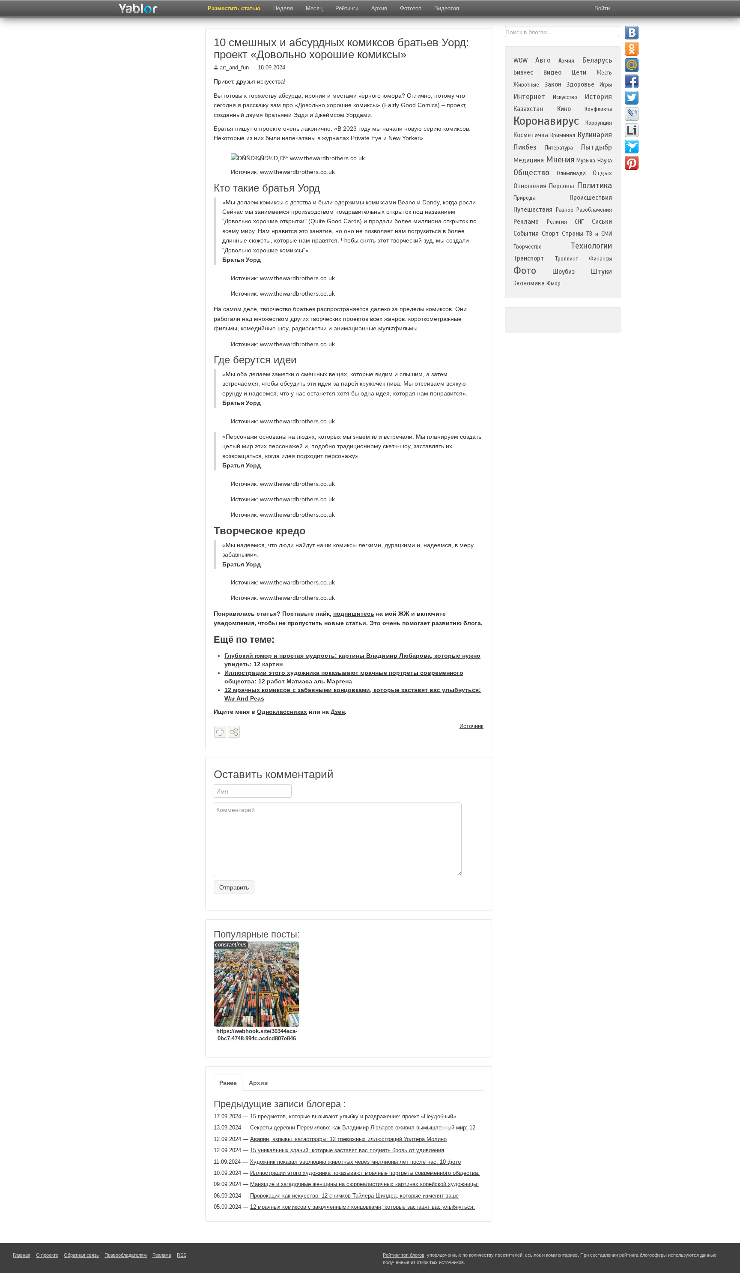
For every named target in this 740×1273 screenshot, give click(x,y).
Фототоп (410, 8)
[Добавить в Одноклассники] (632, 49)
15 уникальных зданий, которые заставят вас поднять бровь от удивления (347, 1150)
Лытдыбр (596, 147)
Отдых (602, 173)
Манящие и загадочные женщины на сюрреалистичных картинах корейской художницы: (364, 1184)
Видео (552, 72)
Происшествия (591, 197)
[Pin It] (632, 163)
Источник (471, 726)
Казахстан (528, 109)
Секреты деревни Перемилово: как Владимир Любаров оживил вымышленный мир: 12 (362, 1127)
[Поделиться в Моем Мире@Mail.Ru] (632, 65)
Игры (606, 84)
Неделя (283, 8)
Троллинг (566, 258)
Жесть (604, 72)
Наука (604, 160)
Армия (566, 60)
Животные (526, 84)
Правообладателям (125, 1255)
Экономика (529, 283)
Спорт (550, 233)
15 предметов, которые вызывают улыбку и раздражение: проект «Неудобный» (353, 1116)
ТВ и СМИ (599, 234)
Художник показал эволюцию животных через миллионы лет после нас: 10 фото (355, 1162)
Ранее (228, 1082)
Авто (543, 60)
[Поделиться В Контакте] (632, 32)
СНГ (579, 222)
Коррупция (598, 123)
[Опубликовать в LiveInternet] (632, 130)
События (526, 233)
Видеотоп (446, 8)
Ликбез (525, 147)
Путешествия (532, 209)
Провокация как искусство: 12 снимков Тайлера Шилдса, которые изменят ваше (354, 1195)
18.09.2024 (271, 67)
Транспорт (528, 258)
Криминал (562, 135)
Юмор (553, 283)
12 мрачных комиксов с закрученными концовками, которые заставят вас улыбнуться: (362, 1207)
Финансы (600, 258)
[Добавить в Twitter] (632, 98)
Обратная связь (81, 1255)
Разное (564, 210)
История (598, 96)
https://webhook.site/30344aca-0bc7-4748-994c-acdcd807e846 (256, 991)
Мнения (560, 160)
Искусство (565, 97)
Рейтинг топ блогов (403, 1255)
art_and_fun (233, 67)
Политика (594, 185)
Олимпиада (571, 173)
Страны (573, 233)
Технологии (591, 246)
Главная (21, 1255)
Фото (524, 270)
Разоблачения (594, 210)
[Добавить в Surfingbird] (632, 146)
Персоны (561, 186)
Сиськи (602, 221)
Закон (552, 84)
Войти (602, 8)
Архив (379, 8)
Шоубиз (563, 272)
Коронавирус (546, 121)
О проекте (47, 1255)
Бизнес (523, 72)
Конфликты (598, 109)
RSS (181, 1255)
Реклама (526, 221)
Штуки (601, 271)
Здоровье (580, 84)
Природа (524, 198)
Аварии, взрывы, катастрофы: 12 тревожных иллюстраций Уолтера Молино (348, 1139)
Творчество (527, 246)
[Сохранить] (220, 732)
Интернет (529, 96)
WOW (520, 60)
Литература (559, 147)
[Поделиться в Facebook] (632, 81)
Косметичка (530, 135)
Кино (564, 109)
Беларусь (597, 60)
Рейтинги (346, 8)
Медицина (528, 160)
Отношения (529, 186)
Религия (557, 222)
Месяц (314, 8)
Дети (578, 72)
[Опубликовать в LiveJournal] (632, 114)
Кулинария (594, 134)
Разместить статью (234, 8)
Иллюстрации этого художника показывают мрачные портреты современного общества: (365, 1173)
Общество (531, 172)
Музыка (585, 160)
